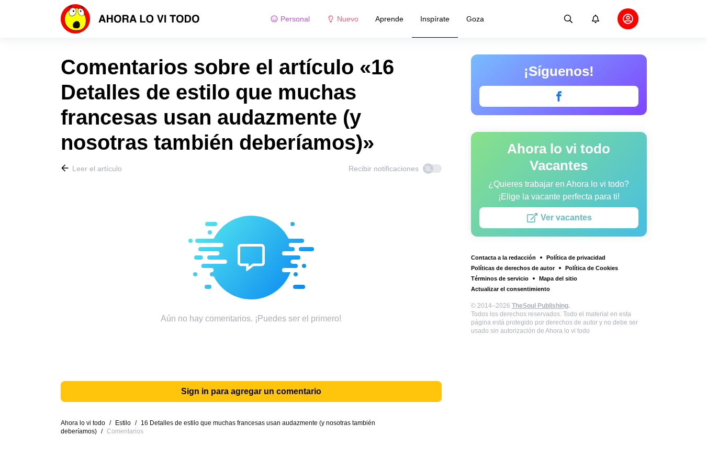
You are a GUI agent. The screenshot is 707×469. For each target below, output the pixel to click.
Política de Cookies (591, 268)
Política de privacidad (575, 257)
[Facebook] (558, 96)
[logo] (130, 19)
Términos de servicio (500, 278)
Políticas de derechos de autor (513, 268)
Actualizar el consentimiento (510, 289)
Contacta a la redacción (503, 257)
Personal (295, 19)
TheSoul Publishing (540, 305)
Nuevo (347, 19)
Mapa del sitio (558, 278)
